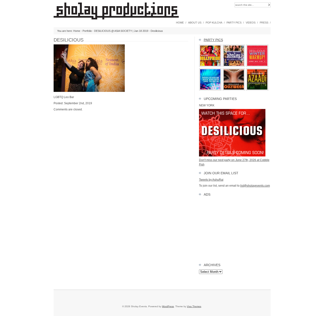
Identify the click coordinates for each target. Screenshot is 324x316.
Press (264, 22)
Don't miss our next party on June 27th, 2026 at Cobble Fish (234, 162)
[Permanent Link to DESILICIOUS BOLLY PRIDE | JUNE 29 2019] (210, 66)
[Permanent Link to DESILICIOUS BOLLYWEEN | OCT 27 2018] (233, 89)
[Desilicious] (89, 91)
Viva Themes (194, 306)
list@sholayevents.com (255, 185)
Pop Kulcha (214, 22)
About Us (194, 22)
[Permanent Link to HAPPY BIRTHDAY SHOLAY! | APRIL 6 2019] (233, 66)
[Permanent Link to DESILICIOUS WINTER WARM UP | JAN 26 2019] (257, 66)
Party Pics (234, 22)
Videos (250, 22)
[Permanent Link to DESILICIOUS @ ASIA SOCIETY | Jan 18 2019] (210, 89)
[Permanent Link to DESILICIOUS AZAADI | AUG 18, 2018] (257, 89)
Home (180, 22)
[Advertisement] (235, 228)
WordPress (168, 306)
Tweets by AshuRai (211, 179)
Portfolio (87, 30)
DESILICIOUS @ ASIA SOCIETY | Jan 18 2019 (121, 30)
